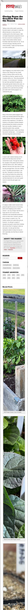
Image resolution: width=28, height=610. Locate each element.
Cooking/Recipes (7, 264)
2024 (4, 274)
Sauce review (16, 267)
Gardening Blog (8, 11)
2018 (9, 277)
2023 (9, 274)
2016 (18, 277)
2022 (13, 274)
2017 (13, 277)
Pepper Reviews (19, 11)
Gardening (15, 264)
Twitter (5, 249)
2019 (4, 277)
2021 (18, 274)
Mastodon (10, 249)
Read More (12, 247)
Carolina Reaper (21, 24)
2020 (22, 274)
